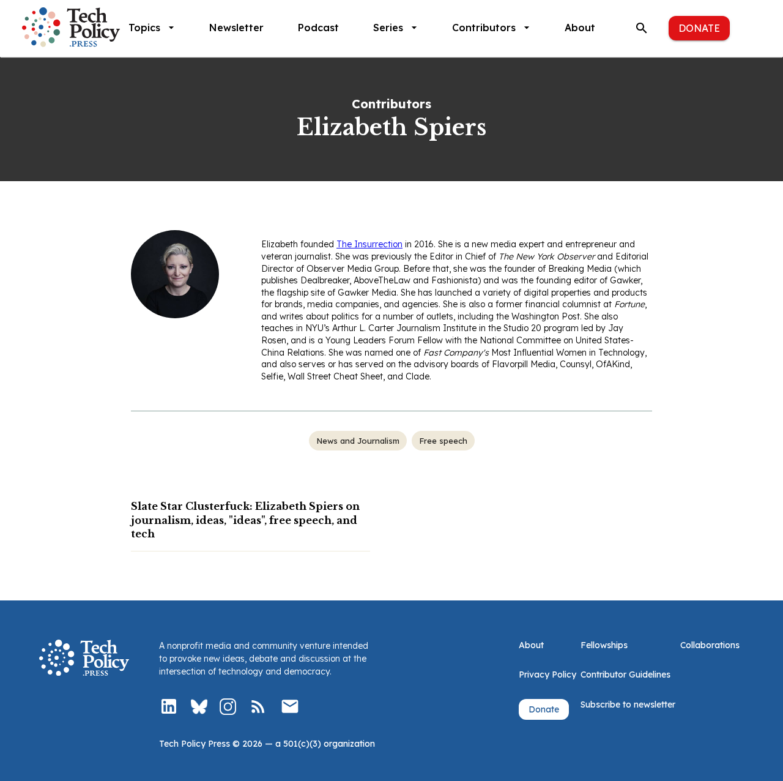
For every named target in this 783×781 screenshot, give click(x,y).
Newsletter (236, 27)
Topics (144, 27)
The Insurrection (369, 244)
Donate (699, 28)
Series (388, 27)
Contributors (484, 27)
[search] (641, 28)
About (580, 27)
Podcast (318, 27)
